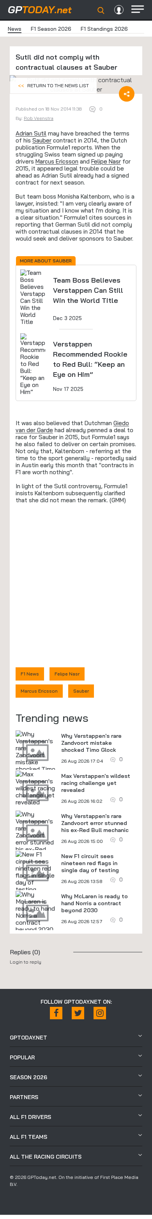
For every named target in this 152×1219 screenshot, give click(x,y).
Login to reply (25, 962)
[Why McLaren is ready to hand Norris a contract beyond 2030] (35, 912)
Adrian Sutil (31, 133)
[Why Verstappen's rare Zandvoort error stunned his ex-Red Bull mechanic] (35, 835)
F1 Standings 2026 (104, 28)
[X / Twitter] (78, 1013)
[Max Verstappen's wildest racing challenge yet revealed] (35, 788)
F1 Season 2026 (51, 28)
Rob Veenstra (38, 118)
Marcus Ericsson (56, 161)
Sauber (41, 140)
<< (53, 85)
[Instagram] (100, 1013)
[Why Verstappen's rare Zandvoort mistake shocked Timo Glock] (35, 754)
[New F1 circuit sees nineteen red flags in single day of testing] (35, 872)
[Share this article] (126, 94)
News (14, 28)
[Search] (101, 10)
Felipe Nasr (106, 161)
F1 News (30, 674)
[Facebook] (56, 1013)
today (40, 9)
